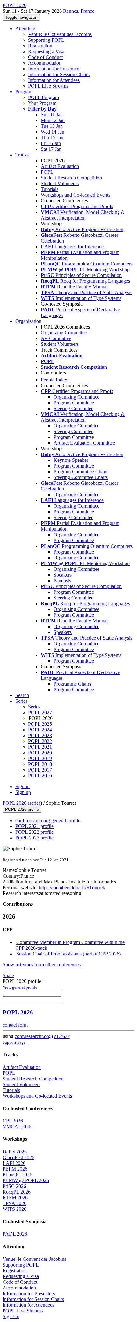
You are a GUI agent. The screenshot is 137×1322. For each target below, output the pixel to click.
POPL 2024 (40, 729)
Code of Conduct (45, 57)
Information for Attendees (54, 80)
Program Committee (74, 402)
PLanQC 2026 (17, 1174)
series (34, 803)
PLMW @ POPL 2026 (26, 1180)
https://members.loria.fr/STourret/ (71, 887)
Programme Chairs (72, 683)
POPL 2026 (14, 803)
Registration (40, 45)
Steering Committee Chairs (81, 477)
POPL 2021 (40, 747)
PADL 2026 (15, 1234)
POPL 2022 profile (34, 832)
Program (23, 91)
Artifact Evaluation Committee (84, 443)
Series (34, 706)
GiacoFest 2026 (18, 1157)
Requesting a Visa (46, 51)
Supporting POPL (46, 40)
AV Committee (56, 338)
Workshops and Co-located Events (75, 195)
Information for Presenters (54, 68)
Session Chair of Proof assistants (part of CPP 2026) (68, 953)
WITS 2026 (14, 1209)
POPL (47, 172)
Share (8, 975)
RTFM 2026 (15, 1197)
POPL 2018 (40, 764)
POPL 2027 (40, 712)
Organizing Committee (64, 332)
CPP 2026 (13, 1120)
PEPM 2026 (15, 1169)
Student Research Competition (71, 177)
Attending (25, 28)
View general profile (20, 987)
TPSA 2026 (14, 1203)
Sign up (23, 792)
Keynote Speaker (71, 460)
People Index (54, 379)
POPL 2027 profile (34, 837)
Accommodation (44, 63)
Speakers (63, 574)
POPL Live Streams (48, 86)
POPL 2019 (40, 758)
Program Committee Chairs (81, 471)
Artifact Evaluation (60, 166)
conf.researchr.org (33, 1036)
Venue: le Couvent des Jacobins (60, 34)
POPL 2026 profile (22, 809)
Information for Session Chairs (59, 74)
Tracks (22, 154)
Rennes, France (78, 11)
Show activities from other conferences (42, 964)
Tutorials (49, 189)
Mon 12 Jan (53, 120)
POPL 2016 (40, 775)
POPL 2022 (40, 741)
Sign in (22, 786)
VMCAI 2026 (17, 1126)
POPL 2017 (40, 770)
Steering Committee (73, 408)
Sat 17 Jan (51, 149)
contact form (15, 1025)
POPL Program (43, 97)
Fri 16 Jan (51, 143)
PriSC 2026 (14, 1186)
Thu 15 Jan (52, 137)
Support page (14, 1042)
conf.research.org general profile (47, 820)
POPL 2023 (40, 735)
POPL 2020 (40, 752)
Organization (28, 321)
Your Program (42, 103)
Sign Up (11, 1316)
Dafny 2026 (15, 1151)
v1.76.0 (61, 1036)
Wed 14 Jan (52, 131)
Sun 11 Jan (52, 114)
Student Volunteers (60, 183)
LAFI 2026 (14, 1163)
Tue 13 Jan (52, 126)
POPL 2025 (40, 724)
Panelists (62, 580)
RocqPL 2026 (17, 1192)
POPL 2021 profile (34, 826)
